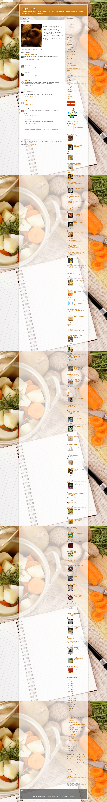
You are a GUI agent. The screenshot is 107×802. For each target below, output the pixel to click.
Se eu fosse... (72, 738)
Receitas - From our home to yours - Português (75, 336)
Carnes (68, 58)
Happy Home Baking (73, 458)
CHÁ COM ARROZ (72, 492)
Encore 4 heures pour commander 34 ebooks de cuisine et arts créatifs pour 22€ (76, 269)
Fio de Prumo (80, 762)
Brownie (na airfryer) (78, 135)
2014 (69, 683)
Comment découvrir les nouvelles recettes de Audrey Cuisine (75, 247)
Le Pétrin (70, 329)
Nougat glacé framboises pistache (75, 183)
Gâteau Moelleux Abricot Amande (75, 325)
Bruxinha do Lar (72, 134)
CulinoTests (71, 266)
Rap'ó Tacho (29, 8)
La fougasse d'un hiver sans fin (74, 562)
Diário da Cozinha (72, 444)
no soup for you (72, 273)
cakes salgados (70, 54)
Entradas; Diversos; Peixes (73, 68)
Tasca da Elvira (72, 551)
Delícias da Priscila (73, 299)
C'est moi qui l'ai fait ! (73, 240)
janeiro (71, 748)
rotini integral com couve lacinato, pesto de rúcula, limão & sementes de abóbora (76, 391)
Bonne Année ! (77, 552)
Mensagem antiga (57, 141)
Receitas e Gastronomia (72, 785)
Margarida (70, 756)
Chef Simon (69, 771)
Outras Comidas (72, 211)
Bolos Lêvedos (70, 51)
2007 (69, 696)
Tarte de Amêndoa (77, 585)
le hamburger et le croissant (75, 416)
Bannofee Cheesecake (73, 455)
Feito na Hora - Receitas (74, 172)
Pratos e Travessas (73, 410)
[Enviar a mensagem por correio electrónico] (41, 49)
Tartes (68, 96)
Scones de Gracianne (72, 614)
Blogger (72, 796)
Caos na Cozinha (72, 497)
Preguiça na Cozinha (73, 231)
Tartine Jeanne (71, 324)
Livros (68, 73)
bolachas (69, 46)
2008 (69, 695)
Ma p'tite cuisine (72, 245)
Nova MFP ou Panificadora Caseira (78, 484)
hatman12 (58, 796)
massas (68, 77)
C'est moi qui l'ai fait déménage (74, 241)
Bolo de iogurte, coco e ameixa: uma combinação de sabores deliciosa (76, 253)
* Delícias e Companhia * (74, 594)
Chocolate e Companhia (74, 647)
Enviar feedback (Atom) (32, 144)
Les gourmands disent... (74, 613)
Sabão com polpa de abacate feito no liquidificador (78, 146)
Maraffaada (27, 64)
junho (70, 710)
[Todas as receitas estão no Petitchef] (71, 105)
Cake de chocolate (73, 729)
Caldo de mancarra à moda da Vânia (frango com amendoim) (75, 504)
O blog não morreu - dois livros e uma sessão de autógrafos (79, 282)
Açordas (68, 39)
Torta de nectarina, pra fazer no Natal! (76, 479)
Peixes (68, 82)
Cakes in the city (72, 355)
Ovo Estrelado (71, 532)
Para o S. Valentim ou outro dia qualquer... (78, 596)
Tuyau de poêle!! (72, 454)
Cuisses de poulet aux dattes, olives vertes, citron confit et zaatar (78, 126)
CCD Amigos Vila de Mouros (81, 757)
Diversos (69, 61)
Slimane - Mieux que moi (79, 222)
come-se (70, 144)
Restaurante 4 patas (73, 603)
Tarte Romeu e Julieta (78, 543)
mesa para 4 (71, 508)
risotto (68, 87)
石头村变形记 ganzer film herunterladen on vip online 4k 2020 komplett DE (79, 302)
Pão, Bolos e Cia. (72, 365)
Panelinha (69, 781)
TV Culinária (69, 787)
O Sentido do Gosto (71, 780)
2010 (69, 691)
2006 (69, 750)
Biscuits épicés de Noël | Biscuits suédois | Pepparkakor (79, 358)
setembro (71, 704)
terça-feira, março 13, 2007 (30, 67)
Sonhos (68, 91)
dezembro (71, 698)
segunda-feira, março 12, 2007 (31, 59)
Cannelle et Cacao (72, 560)
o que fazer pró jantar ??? (74, 541)
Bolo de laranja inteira (78, 232)
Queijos (68, 86)
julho (70, 708)
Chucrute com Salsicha (74, 388)
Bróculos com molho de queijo (76, 727)
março (71, 715)
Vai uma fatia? (71, 468)
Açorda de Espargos (73, 744)
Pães (68, 80)
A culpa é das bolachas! (74, 315)
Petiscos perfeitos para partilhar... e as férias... (78, 397)
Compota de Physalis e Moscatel (75, 375)
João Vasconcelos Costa (72, 774)
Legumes (69, 72)
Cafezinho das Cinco (73, 617)
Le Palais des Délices (73, 641)
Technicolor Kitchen (73, 251)
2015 (69, 681)
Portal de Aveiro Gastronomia (73, 783)
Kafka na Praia (71, 257)
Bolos (68, 49)
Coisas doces (71, 584)
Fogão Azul (71, 405)
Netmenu (69, 778)
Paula (25, 80)
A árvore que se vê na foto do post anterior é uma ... (77, 718)
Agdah (26, 108)
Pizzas (68, 84)
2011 (69, 689)
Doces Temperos (72, 425)
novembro (71, 700)
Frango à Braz (77, 509)
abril (70, 714)
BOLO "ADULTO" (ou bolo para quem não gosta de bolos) (78, 214)
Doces (68, 63)
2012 (69, 687)
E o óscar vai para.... (74, 740)
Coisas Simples (72, 221)
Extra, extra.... (71, 638)
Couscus (75, 628)
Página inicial (44, 141)
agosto (71, 706)
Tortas (68, 98)
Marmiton (69, 776)
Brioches (69, 53)
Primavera (71, 720)
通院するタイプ (71, 406)
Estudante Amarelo (79, 760)
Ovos (68, 79)
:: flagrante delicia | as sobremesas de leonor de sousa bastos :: (76, 197)
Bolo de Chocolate (77, 566)
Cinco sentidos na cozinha (74, 379)
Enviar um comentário (28, 135)
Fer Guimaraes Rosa (29, 54)
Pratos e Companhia (73, 627)
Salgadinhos (69, 89)
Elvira (25, 89)
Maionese (69, 75)
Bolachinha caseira (78, 337)
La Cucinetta (71, 279)
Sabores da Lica (72, 637)
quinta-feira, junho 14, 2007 (30, 132)
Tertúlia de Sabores (73, 374)
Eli (25, 72)
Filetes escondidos (78, 533)
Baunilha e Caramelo (73, 518)
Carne (68, 56)
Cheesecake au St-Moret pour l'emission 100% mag (74, 643)
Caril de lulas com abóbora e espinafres (78, 165)
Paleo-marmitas (77, 604)
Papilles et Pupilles (73, 123)
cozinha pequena (72, 477)
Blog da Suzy (71, 435)
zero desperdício (71, 499)
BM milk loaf (76, 459)
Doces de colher (70, 65)
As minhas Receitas (73, 153)
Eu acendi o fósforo (78, 258)
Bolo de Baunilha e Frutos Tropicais (78, 520)
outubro (71, 702)
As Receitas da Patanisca (74, 187)
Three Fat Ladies (72, 502)
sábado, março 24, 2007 (30, 123)
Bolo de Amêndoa (73, 722)
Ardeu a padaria (72, 575)
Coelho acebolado (77, 347)
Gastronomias (70, 773)
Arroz (68, 40)
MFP (69, 482)
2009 (69, 693)
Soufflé (68, 94)
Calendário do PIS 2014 (73, 528)
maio (70, 712)
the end (75, 576)
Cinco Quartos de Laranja (74, 163)
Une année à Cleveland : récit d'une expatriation (79, 418)
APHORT (69, 769)
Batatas (68, 44)
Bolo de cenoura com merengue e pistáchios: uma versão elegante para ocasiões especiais (76, 201)
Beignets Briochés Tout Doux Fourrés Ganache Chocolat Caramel (76, 331)
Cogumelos (69, 59)
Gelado (68, 70)
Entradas (69, 66)
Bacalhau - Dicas (77, 436)
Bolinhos (69, 47)
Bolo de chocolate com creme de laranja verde (78, 427)
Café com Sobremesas (73, 666)
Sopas (68, 93)
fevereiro (71, 746)
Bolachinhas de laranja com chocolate (78, 649)
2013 (69, 685)
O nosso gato (72, 734)
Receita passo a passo (73, 657)
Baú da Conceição (72, 345)
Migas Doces (72, 736)
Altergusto (69, 767)
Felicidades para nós (78, 619)
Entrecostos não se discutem (75, 565)
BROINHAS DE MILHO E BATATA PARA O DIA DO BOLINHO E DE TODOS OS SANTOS (79, 368)
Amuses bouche (72, 182)
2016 (69, 679)
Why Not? (71, 742)
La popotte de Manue (73, 309)
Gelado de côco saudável (79, 188)
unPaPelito (71, 206)
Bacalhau (69, 42)
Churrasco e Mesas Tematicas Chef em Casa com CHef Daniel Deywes (79, 175)
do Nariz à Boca (72, 527)
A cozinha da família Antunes (75, 395)
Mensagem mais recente (29, 141)
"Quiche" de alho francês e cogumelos (79, 381)
